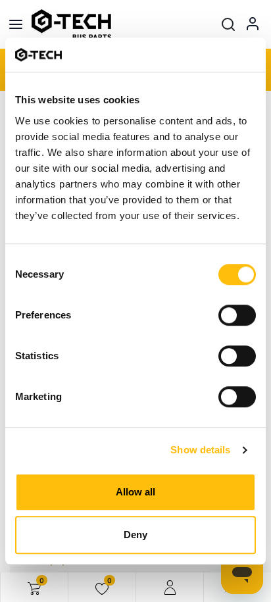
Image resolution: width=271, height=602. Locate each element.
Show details (200, 449)
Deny (135, 534)
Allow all (135, 491)
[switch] (237, 315)
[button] (228, 24)
